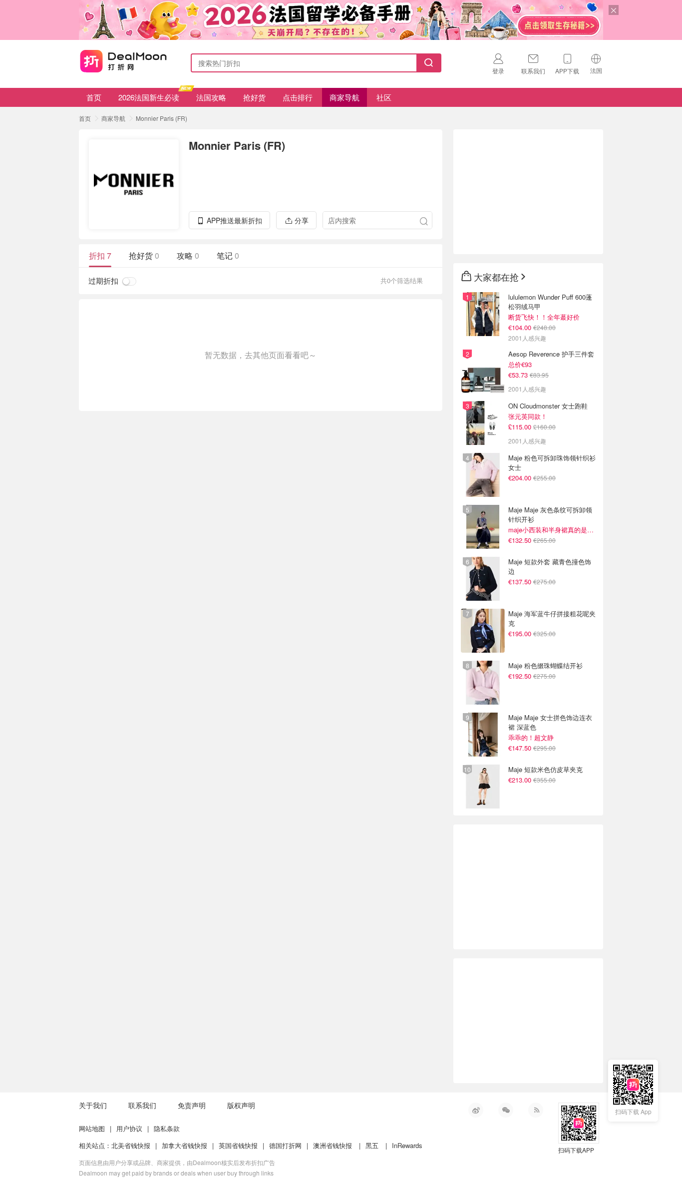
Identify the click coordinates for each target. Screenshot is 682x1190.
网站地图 (92, 1128)
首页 (93, 97)
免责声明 (192, 1105)
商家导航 (344, 97)
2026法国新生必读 (148, 97)
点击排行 (298, 97)
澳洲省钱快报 (332, 1145)
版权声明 (241, 1105)
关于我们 (93, 1105)
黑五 (371, 1145)
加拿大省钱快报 (184, 1145)
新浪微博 (475, 1110)
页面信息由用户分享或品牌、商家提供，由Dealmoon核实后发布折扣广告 (177, 1162)
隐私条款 (167, 1128)
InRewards (407, 1145)
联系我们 (142, 1105)
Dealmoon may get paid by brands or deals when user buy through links (176, 1173)
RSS (535, 1110)
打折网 (123, 60)
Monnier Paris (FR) (161, 118)
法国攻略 (211, 97)
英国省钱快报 (238, 1145)
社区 (383, 97)
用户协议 (129, 1128)
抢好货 (254, 97)
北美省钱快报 (130, 1145)
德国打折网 (285, 1145)
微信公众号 (505, 1110)
